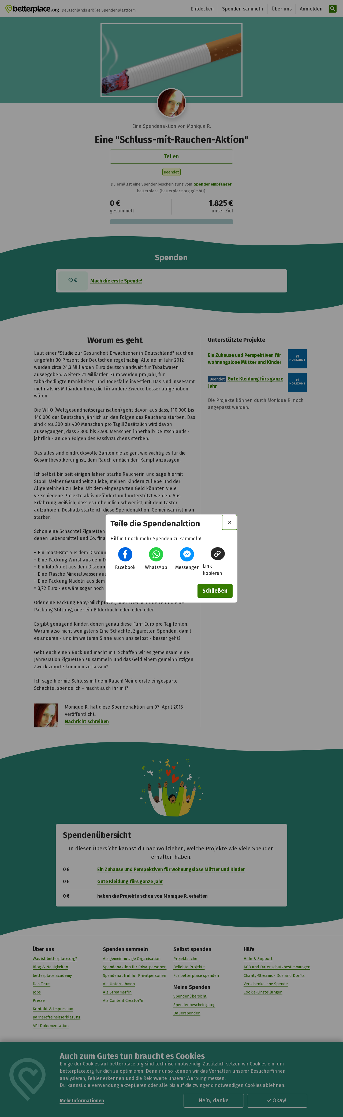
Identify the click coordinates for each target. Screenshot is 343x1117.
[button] (125, 554)
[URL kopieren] (218, 553)
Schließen (215, 590)
